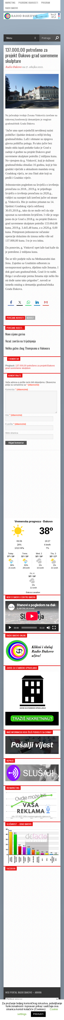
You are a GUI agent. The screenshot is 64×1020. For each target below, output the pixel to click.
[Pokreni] (10, 627)
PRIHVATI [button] (38, 1014)
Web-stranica (11, 433)
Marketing (10, 2)
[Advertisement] (32, 484)
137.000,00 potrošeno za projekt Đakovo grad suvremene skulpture (30, 366)
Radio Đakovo (11, 7)
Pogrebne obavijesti (28, 2)
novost (30, 317)
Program (45, 2)
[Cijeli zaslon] (54, 627)
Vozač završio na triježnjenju (20, 341)
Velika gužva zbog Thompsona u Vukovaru (27, 348)
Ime (13, 415)
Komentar (16, 389)
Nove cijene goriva (15, 334)
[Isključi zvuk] (48, 627)
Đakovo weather (33, 592)
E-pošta (15, 424)
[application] (32, 616)
